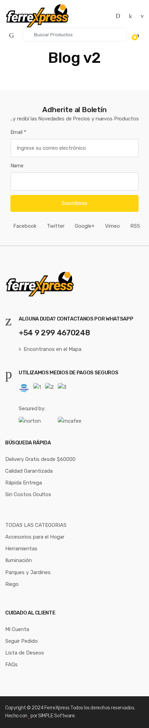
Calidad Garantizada (29, 471)
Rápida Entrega (23, 483)
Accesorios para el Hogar (34, 537)
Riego (12, 584)
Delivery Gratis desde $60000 (40, 459)
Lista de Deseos (24, 653)
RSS (135, 226)
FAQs (11, 664)
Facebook (24, 226)
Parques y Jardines (28, 572)
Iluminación (18, 560)
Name (17, 166)
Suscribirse (74, 203)
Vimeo (112, 226)
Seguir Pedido (21, 641)
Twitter (55, 226)
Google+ (85, 226)
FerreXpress (57, 708)
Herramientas (21, 548)
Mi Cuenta (17, 629)
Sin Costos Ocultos (28, 494)
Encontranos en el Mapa (52, 349)
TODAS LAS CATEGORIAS (36, 525)
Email (18, 132)
